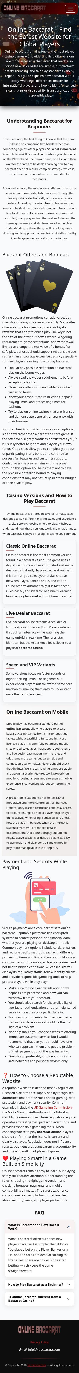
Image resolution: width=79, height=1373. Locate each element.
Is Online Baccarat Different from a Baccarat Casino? (34, 1299)
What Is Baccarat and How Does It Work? (33, 1227)
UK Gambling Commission (53, 1107)
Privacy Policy (39, 1342)
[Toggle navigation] (70, 9)
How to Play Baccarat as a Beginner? (35, 1284)
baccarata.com (36, 1365)
